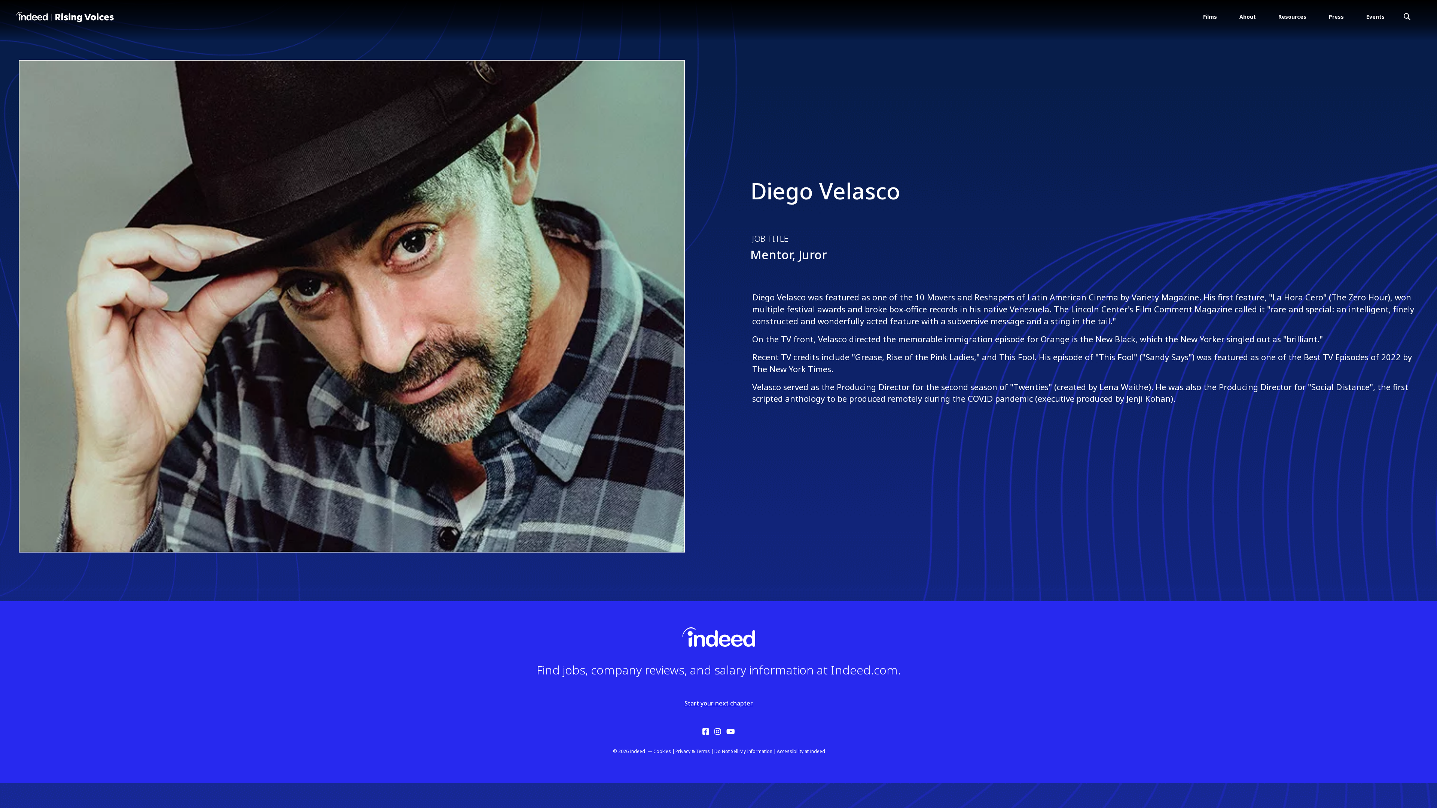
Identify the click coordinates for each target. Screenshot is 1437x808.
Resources (1292, 16)
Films (1210, 16)
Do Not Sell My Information (743, 751)
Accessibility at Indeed (801, 751)
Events (1375, 16)
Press (1336, 16)
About (1247, 16)
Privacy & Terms (692, 751)
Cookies (662, 751)
